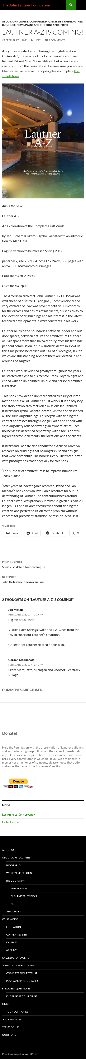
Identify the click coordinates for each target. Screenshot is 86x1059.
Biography (13, 865)
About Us (8, 849)
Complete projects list (47, 21)
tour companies (17, 1011)
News (20, 24)
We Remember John (19, 873)
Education (13, 926)
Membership (18, 888)
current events (17, 934)
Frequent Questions (16, 988)
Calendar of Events (15, 957)
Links (5, 1003)
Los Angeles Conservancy (18, 814)
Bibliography (15, 880)
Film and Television (23, 896)
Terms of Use (10, 1027)
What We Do (10, 919)
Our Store (9, 1034)
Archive (11, 950)
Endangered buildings (21, 996)
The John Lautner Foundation (26, 5)
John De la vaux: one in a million (23, 579)
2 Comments (57, 40)
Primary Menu (81, 5)
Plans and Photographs (42, 24)
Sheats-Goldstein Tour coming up (23, 564)
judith (37, 40)
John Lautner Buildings (18, 965)
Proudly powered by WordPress (19, 1053)
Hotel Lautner (11, 822)
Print (64, 24)
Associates (13, 911)
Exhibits (11, 942)
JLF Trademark (12, 1019)
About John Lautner (16, 21)
